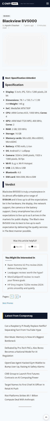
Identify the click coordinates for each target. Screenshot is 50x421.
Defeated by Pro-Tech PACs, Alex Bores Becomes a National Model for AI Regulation (23, 351)
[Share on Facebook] (24, 73)
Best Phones (8, 303)
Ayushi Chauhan (12, 25)
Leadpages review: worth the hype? (25, 272)
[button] (46, 417)
